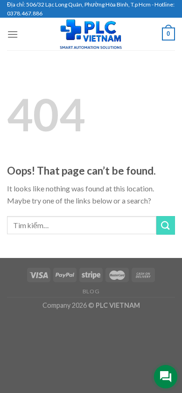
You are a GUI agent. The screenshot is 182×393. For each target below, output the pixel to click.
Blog (91, 291)
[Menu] (12, 34)
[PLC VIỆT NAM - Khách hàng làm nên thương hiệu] (91, 34)
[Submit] (165, 225)
